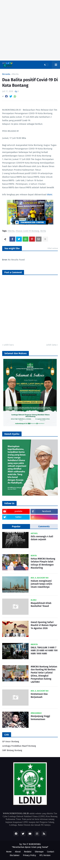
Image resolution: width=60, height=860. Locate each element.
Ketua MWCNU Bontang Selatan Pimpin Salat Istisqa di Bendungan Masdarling (43, 563)
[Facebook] (6, 96)
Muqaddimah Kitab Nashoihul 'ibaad (41, 605)
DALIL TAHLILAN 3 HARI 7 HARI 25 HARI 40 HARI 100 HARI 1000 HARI (44, 650)
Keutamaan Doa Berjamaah (39, 695)
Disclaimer (15, 855)
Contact (50, 851)
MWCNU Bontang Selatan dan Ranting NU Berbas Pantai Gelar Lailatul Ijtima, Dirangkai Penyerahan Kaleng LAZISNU (44, 674)
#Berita (15, 74)
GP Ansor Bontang (10, 741)
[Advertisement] (30, 30)
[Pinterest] (32, 239)
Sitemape (39, 851)
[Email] (39, 239)
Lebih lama (51, 345)
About (18, 851)
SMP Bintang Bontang (12, 750)
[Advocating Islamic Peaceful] (30, 425)
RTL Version (44, 855)
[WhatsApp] (15, 96)
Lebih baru (9, 345)
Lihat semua (52, 248)
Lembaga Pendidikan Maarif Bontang (19, 746)
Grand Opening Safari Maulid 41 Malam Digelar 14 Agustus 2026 (44, 625)
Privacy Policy (29, 855)
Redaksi (27, 851)
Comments (44, 526)
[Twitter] (10, 96)
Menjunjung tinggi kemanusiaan (40, 718)
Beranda (6, 74)
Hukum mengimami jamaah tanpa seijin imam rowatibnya (41, 583)
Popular (16, 526)
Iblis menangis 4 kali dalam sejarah (42, 538)
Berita (43, 231)
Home (9, 851)
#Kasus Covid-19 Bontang (27, 231)
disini (49, 194)
